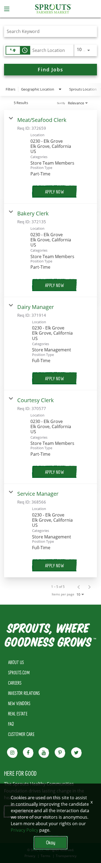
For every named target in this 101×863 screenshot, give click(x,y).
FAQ (11, 724)
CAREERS (15, 683)
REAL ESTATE (17, 714)
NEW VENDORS (19, 703)
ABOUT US (16, 662)
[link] (50, 157)
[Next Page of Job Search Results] (89, 586)
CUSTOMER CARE (21, 734)
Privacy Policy (24, 830)
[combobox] (48, 31)
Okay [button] (50, 842)
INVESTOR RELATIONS (24, 693)
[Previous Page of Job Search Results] (78, 586)
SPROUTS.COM (19, 672)
